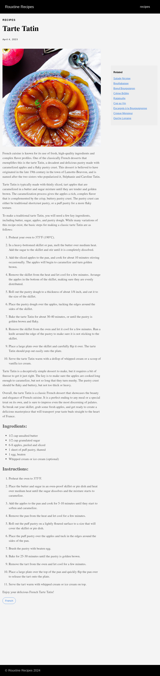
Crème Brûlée (121, 93)
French (9, 600)
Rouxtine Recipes (19, 7)
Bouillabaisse (121, 83)
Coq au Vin (119, 103)
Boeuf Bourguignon (124, 88)
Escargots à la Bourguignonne (130, 108)
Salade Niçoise (121, 78)
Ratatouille (119, 98)
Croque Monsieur (123, 113)
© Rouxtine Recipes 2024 (22, 670)
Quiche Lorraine (122, 118)
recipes (145, 6)
